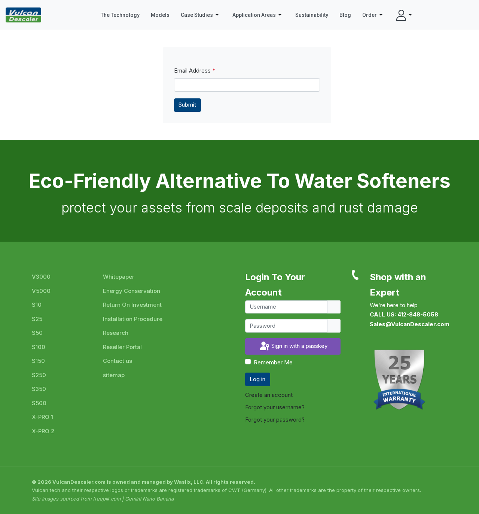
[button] (201, 15)
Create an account (269, 394)
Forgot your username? (275, 407)
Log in (257, 379)
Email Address (194, 70)
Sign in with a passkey (298, 345)
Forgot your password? (275, 419)
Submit (187, 104)
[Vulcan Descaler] (23, 14)
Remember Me (273, 362)
